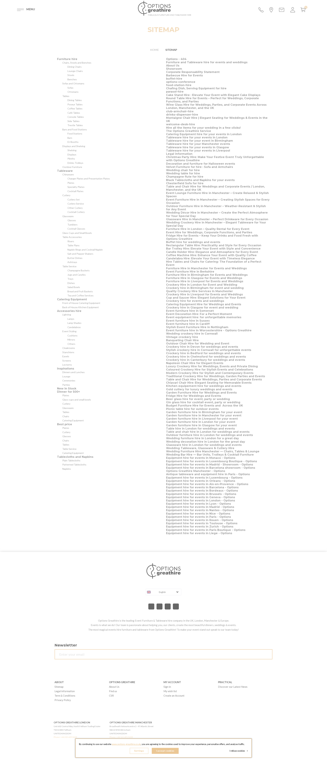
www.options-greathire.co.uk (126, 744)
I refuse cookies (238, 750)
